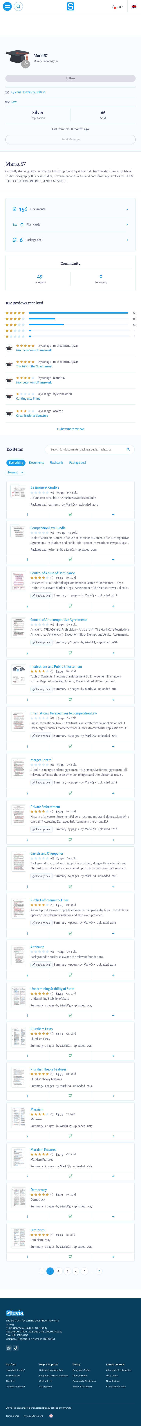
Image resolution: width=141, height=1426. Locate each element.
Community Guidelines (84, 1381)
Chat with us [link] (45, 1381)
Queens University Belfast (28, 92)
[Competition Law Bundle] (113, 559)
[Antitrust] (113, 975)
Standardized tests (116, 1386)
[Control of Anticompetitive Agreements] (113, 653)
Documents (37, 209)
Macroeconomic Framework (34, 350)
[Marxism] (113, 1136)
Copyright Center (81, 1370)
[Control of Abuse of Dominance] (113, 606)
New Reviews (113, 1381)
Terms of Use (12, 1415)
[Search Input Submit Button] (128, 449)
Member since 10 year (46, 61)
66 (103, 112)
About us (10, 1381)
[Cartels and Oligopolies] (113, 887)
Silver (24, 113)
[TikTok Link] (16, 1348)
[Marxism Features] (113, 1176)
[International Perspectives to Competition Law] (113, 746)
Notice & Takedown (83, 1386)
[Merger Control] (113, 793)
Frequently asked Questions (53, 1375)
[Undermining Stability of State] (113, 1015)
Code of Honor (80, 1375)
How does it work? (15, 1370)
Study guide (45, 1386)
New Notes (112, 1375)
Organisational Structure (32, 415)
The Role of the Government (34, 366)
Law (14, 102)
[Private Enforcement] (113, 840)
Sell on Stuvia (13, 1375)
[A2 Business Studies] (113, 514)
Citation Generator (15, 1386)
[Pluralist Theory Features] (113, 1096)
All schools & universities (118, 1370)
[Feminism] (113, 1257)
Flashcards (33, 224)
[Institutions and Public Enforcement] (113, 700)
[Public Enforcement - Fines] (113, 933)
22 (134, 324)
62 (134, 312)
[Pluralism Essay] (113, 1056)
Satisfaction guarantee (51, 1370)
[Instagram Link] (9, 1348)
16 (134, 318)
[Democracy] (113, 1216)
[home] (70, 6)
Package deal (34, 240)
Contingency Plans (28, 398)
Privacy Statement (33, 1415)
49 (40, 276)
